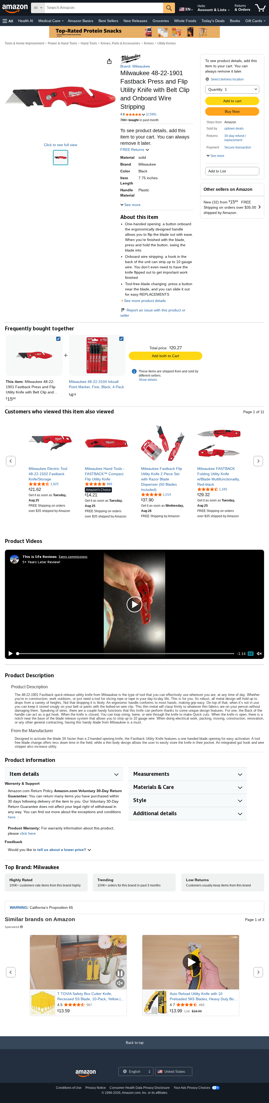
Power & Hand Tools (62, 43)
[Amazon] (15, 7)
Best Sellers (108, 21)
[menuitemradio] (251, 653)
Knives (149, 43)
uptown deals (234, 128)
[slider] (125, 653)
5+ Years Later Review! (41, 562)
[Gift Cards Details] (264, 21)
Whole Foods (185, 21)
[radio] (61, 158)
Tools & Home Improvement (24, 43)
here (11, 817)
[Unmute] (259, 654)
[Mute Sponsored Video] (120, 983)
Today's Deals (213, 21)
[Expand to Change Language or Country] (192, 10)
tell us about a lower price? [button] (62, 850)
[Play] (9, 653)
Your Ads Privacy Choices (192, 1088)
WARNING (18, 907)
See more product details (145, 301)
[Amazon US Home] (86, 1073)
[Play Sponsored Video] (190, 962)
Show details (148, 380)
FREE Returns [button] (132, 149)
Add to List (217, 171)
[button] (7, 21)
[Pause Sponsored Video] (120, 974)
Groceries (161, 21)
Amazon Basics (80, 21)
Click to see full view (60, 145)
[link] (97, 355)
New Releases (135, 21)
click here (28, 833)
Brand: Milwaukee (135, 66)
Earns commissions (73, 556)
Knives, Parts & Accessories (120, 43)
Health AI (25, 21)
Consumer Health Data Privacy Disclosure (140, 1088)
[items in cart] (260, 7)
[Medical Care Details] (63, 21)
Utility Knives (166, 43)
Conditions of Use (68, 1088)
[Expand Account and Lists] (229, 10)
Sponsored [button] (12, 926)
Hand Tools (89, 43)
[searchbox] (104, 8)
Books (235, 21)
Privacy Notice (95, 1088)
